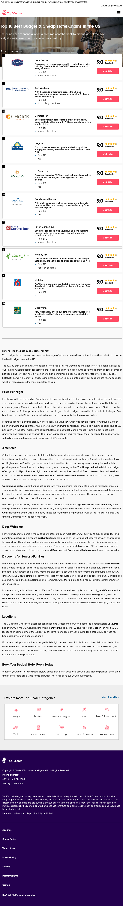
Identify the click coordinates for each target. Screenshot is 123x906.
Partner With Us (10, 875)
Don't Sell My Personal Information (19, 895)
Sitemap (6, 866)
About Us (7, 829)
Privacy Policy (9, 857)
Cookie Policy (9, 839)
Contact (6, 884)
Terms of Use (8, 848)
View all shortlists (110, 697)
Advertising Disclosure (111, 5)
